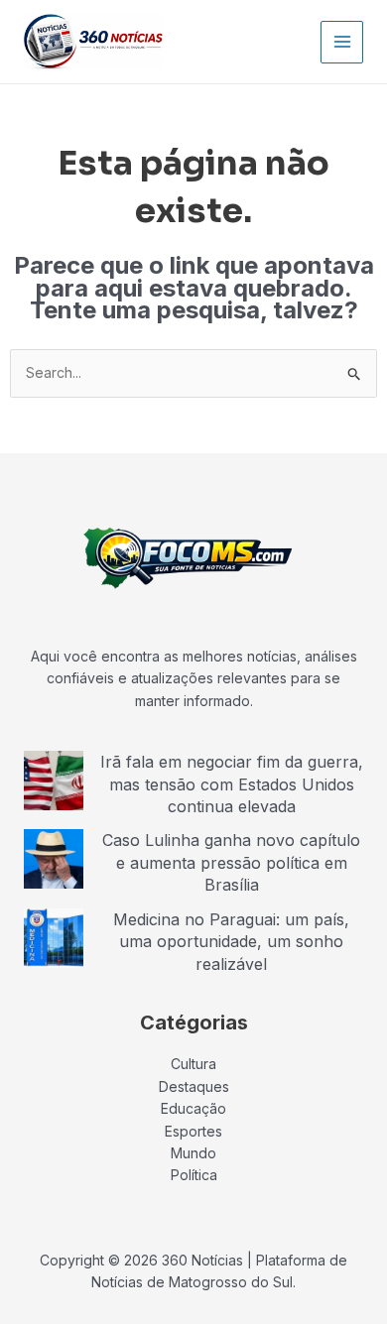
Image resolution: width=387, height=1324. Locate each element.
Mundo (193, 1152)
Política (194, 1174)
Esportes (193, 1131)
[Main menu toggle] (342, 42)
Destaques (194, 1086)
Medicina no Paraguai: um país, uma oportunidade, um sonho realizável (231, 941)
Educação (193, 1108)
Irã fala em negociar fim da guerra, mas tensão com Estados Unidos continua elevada (231, 784)
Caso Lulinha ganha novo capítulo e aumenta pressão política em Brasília (231, 862)
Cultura (193, 1063)
